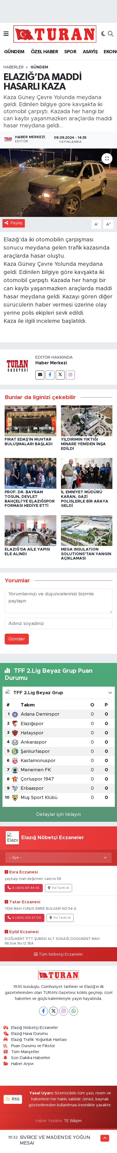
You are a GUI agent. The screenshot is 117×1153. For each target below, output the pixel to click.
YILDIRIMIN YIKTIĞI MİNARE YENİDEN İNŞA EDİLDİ (83, 444)
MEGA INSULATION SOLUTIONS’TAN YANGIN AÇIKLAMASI (86, 554)
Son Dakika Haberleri (30, 1058)
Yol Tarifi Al (60, 887)
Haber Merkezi (51, 363)
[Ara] (110, 33)
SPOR (70, 51)
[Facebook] (49, 375)
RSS (15, 1099)
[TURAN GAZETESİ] (54, 33)
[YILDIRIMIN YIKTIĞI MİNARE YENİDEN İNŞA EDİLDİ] (87, 420)
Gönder (16, 639)
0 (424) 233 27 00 (26, 917)
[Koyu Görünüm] (103, 33)
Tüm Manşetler (25, 1052)
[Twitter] (60, 375)
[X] (53, 1011)
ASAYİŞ (90, 51)
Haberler (14, 67)
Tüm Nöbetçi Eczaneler (61, 954)
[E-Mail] (39, 375)
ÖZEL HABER (44, 51)
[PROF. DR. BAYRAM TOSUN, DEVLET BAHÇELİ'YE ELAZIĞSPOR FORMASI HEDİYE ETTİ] (30, 473)
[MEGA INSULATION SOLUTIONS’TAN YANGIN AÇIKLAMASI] (87, 530)
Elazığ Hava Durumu (29, 1034)
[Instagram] (70, 375)
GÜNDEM (14, 51)
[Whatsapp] (73, 1011)
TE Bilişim (73, 1121)
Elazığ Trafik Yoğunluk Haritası (39, 1040)
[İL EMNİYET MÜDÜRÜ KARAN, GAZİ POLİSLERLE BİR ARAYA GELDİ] (87, 473)
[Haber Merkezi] (18, 366)
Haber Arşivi (22, 1064)
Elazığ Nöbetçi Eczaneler (34, 1028)
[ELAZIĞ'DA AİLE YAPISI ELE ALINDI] (30, 530)
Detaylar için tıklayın (58, 814)
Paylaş (17, 223)
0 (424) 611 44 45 (25, 887)
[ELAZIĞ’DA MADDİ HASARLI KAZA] (58, 183)
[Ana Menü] (6, 33)
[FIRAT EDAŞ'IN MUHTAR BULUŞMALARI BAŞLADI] (30, 420)
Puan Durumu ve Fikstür (33, 1046)
